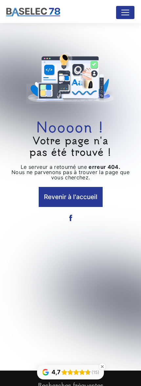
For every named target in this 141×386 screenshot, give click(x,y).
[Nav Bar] (125, 12)
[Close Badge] (102, 366)
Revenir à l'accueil (70, 197)
